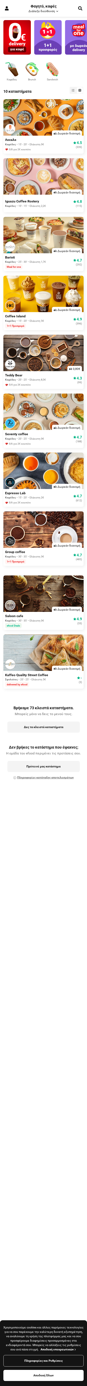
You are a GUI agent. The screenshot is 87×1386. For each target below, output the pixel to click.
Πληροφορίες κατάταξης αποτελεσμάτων (45, 777)
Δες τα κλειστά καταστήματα (43, 727)
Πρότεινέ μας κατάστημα (43, 766)
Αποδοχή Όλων (43, 1375)
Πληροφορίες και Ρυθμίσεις (43, 1360)
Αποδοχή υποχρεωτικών (57, 1349)
